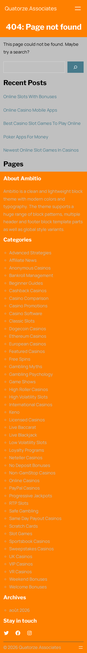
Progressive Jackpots (30, 495)
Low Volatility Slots (28, 442)
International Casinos (30, 404)
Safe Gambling (23, 511)
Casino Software (25, 313)
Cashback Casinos (27, 290)
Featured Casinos (27, 351)
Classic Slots (22, 321)
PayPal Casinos (24, 488)
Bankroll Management (31, 275)
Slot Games (20, 533)
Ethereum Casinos (27, 336)
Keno (14, 412)
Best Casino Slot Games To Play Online (42, 123)
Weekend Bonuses (28, 579)
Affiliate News (22, 260)
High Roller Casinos (28, 389)
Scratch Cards (23, 526)
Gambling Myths (25, 366)
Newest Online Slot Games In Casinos (41, 150)
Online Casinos (24, 480)
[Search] (75, 67)
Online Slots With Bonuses (30, 96)
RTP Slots (18, 503)
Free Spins (19, 359)
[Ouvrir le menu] (77, 8)
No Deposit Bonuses (29, 465)
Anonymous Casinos (30, 268)
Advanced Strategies (30, 253)
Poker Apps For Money (25, 137)
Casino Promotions (28, 306)
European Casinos (27, 344)
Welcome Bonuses (28, 587)
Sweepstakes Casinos (31, 549)
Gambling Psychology (31, 374)
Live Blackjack (23, 435)
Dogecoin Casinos (27, 328)
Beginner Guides (26, 283)
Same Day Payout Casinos (35, 518)
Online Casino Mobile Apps (30, 110)
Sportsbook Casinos (29, 541)
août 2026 (19, 610)
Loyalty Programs (26, 450)
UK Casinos (20, 556)
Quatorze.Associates (31, 8)
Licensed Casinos (27, 420)
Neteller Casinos (25, 457)
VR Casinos (20, 571)
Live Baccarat (22, 427)
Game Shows (22, 381)
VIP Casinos (21, 564)
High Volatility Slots (28, 397)
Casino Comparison (29, 298)
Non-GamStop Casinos (32, 473)
